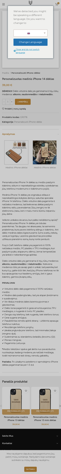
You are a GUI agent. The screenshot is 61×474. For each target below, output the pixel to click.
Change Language (30, 42)
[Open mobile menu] (3, 4)
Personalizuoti (16, 411)
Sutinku (30, 469)
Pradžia (5, 73)
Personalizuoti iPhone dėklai (25, 73)
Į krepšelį (23, 102)
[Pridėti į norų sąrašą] (25, 390)
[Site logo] (30, 4)
